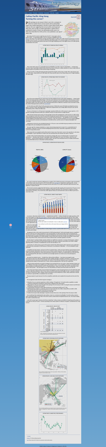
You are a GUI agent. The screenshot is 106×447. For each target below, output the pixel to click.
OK (39, 226)
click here (65, 221)
